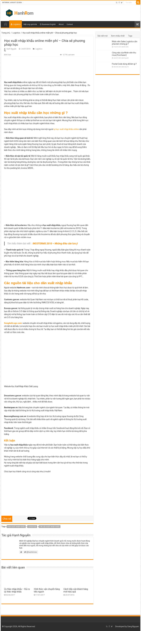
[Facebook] (119, 2)
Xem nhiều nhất (118, 36)
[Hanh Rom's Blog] (20, 12)
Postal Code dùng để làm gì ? (124, 64)
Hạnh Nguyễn (11, 49)
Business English (49, 24)
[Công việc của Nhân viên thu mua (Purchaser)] (104, 56)
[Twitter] (121, 2)
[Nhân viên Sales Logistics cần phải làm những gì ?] (104, 45)
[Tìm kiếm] (138, 2)
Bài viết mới (103, 36)
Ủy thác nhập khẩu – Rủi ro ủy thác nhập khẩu (17, 590)
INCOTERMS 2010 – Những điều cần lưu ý (55, 243)
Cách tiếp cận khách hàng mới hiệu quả (75, 590)
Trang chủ (5, 33)
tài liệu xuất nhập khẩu (49, 527)
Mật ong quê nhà (30, 24)
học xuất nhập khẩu (16, 527)
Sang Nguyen (133, 626)
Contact (70, 24)
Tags (130, 36)
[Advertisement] (47, 69)
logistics (32, 527)
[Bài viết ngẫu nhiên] (137, 24)
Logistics (17, 24)
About (61, 24)
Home (5, 24)
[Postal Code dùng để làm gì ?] (104, 67)
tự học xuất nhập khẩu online (66, 129)
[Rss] (117, 2)
